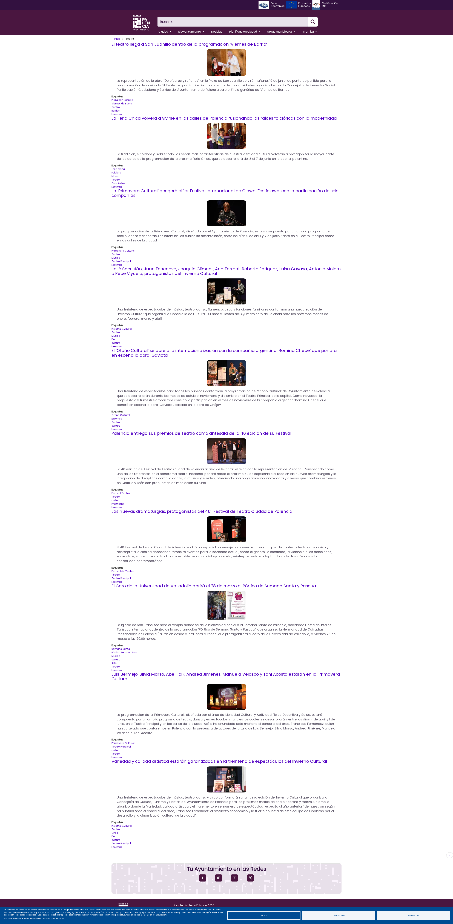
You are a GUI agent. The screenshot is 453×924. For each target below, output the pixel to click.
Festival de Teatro (122, 571)
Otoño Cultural (120, 415)
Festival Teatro (120, 493)
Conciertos (118, 183)
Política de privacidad (12, 918)
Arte (114, 663)
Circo (114, 833)
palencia (116, 418)
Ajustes (264, 915)
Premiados (118, 504)
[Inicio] (141, 22)
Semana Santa (120, 649)
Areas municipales (280, 32)
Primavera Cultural (122, 250)
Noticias (216, 32)
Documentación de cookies (53, 918)
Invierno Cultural (121, 328)
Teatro (115, 107)
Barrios (115, 110)
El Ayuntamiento (190, 32)
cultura (115, 343)
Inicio (117, 39)
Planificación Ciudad (243, 32)
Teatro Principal (121, 261)
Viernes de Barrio (121, 103)
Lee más (116, 114)
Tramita (308, 32)
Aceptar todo (413, 915)
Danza (115, 339)
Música (115, 176)
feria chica (118, 169)
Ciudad (164, 32)
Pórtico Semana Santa (125, 652)
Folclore (116, 172)
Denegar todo (339, 915)
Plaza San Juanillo (122, 100)
